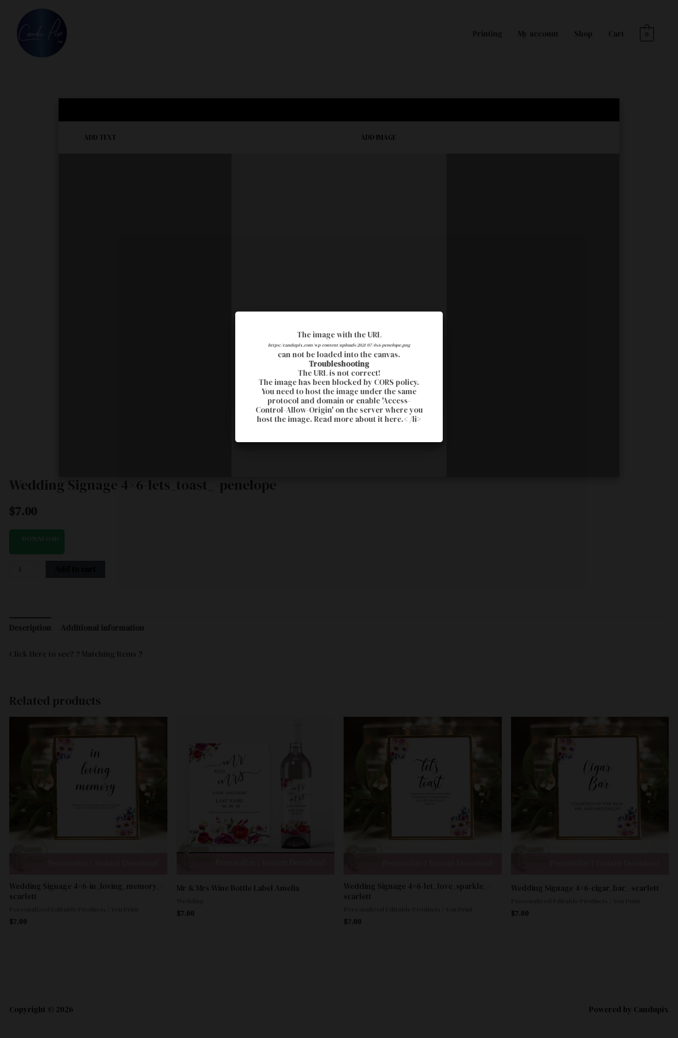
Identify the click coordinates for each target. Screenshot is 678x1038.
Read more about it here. (359, 419)
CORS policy (395, 382)
